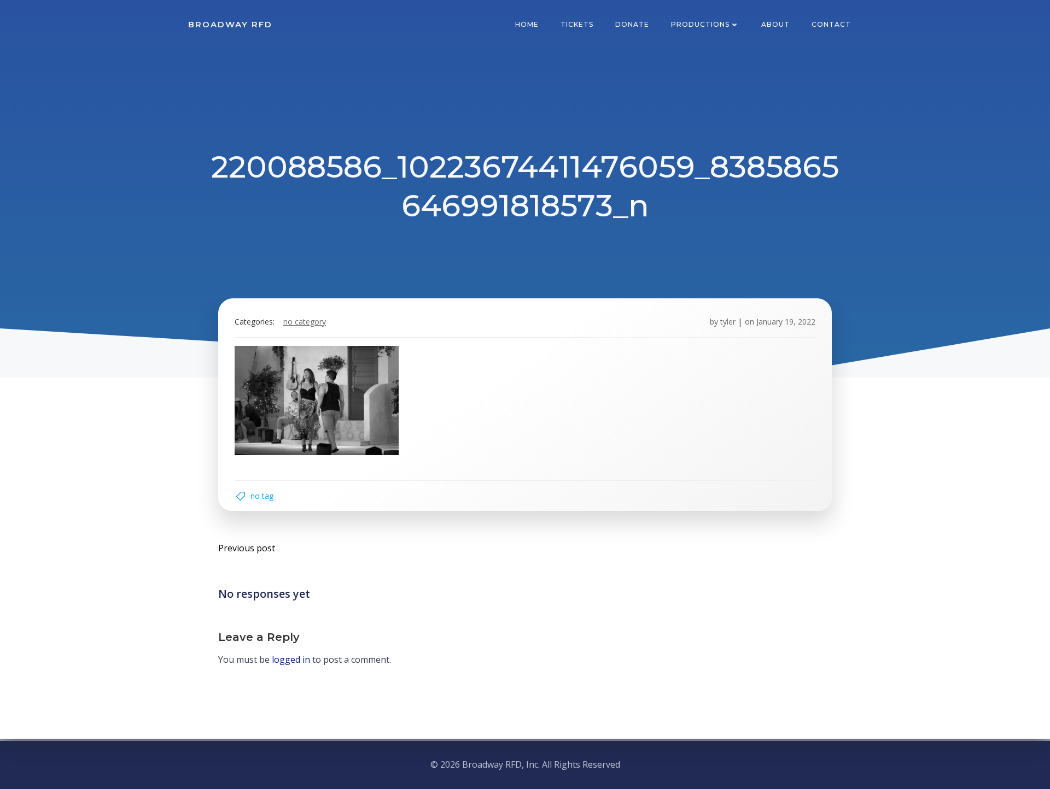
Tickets (577, 24)
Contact (831, 24)
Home (527, 24)
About (775, 24)
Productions (700, 24)
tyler (728, 321)
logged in (291, 659)
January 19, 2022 (785, 321)
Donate (632, 24)
